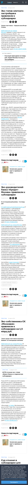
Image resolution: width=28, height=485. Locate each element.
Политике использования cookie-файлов (15, 478)
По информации (15, 244)
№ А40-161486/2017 (11, 420)
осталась (12, 405)
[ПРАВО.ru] (2, 2)
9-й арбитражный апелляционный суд (12, 207)
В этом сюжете (6, 53)
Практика (5, 369)
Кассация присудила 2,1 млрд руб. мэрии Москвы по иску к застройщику (15, 57)
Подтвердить (14, 482)
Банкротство (7, 150)
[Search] (23, 2)
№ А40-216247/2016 (20, 49)
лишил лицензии (14, 262)
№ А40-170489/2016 (11, 222)
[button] (10, 22)
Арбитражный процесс (10, 282)
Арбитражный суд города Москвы (11, 225)
